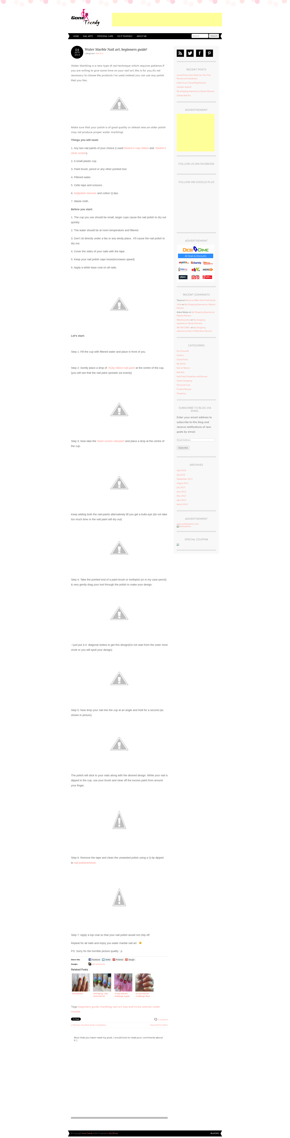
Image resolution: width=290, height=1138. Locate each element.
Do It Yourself (124, 36)
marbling (106, 1006)
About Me (142, 36)
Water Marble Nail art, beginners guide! (116, 49)
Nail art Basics (183, 368)
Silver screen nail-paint (111, 441)
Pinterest (209, 53)
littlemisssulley (183, 320)
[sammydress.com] (184, 526)
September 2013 (184, 479)
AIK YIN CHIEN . (183, 327)
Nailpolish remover (85, 193)
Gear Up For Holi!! (158, 1025)
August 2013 (182, 483)
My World (181, 363)
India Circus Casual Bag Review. (191, 83)
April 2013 (181, 500)
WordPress (113, 1133)
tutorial (146, 1006)
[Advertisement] (167, 19)
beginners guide (88, 1006)
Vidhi (179, 304)
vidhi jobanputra (98, 964)
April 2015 (181, 470)
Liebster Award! (184, 87)
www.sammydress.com (187, 524)
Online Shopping (184, 380)
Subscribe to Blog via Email (195, 409)
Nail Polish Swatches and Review (192, 376)
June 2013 (181, 491)
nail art (117, 1006)
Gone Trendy (87, 1133)
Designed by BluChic (215, 1133)
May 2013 (181, 496)
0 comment (162, 1019)
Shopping (181, 393)
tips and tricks (132, 1006)
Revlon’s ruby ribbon (136, 148)
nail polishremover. (85, 862)
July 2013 (181, 487)
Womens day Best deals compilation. (89, 1025)
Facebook (199, 53)
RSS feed (180, 53)
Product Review (184, 389)
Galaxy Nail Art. (184, 95)
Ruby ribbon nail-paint (121, 367)
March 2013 (182, 504)
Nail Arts (88, 36)
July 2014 (181, 475)
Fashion (180, 355)
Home (76, 36)
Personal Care (105, 36)
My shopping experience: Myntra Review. (196, 91)
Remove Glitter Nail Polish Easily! (201, 300)
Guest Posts (182, 359)
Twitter (190, 53)
